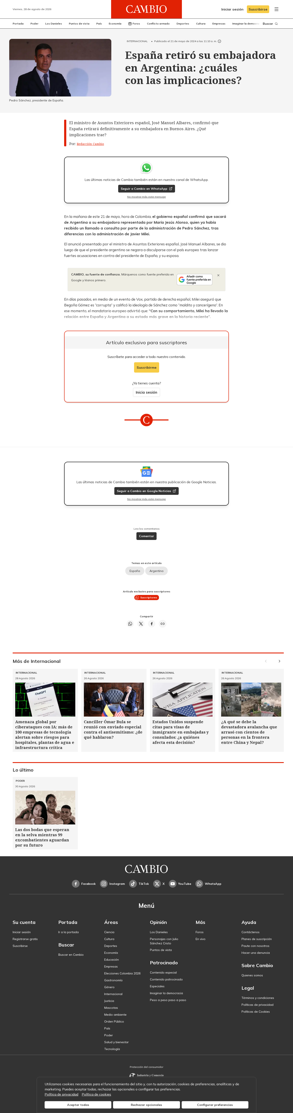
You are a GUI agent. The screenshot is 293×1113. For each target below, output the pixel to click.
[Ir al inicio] (146, 9)
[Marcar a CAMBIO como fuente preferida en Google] (194, 279)
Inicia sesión (146, 392)
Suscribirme (147, 367)
